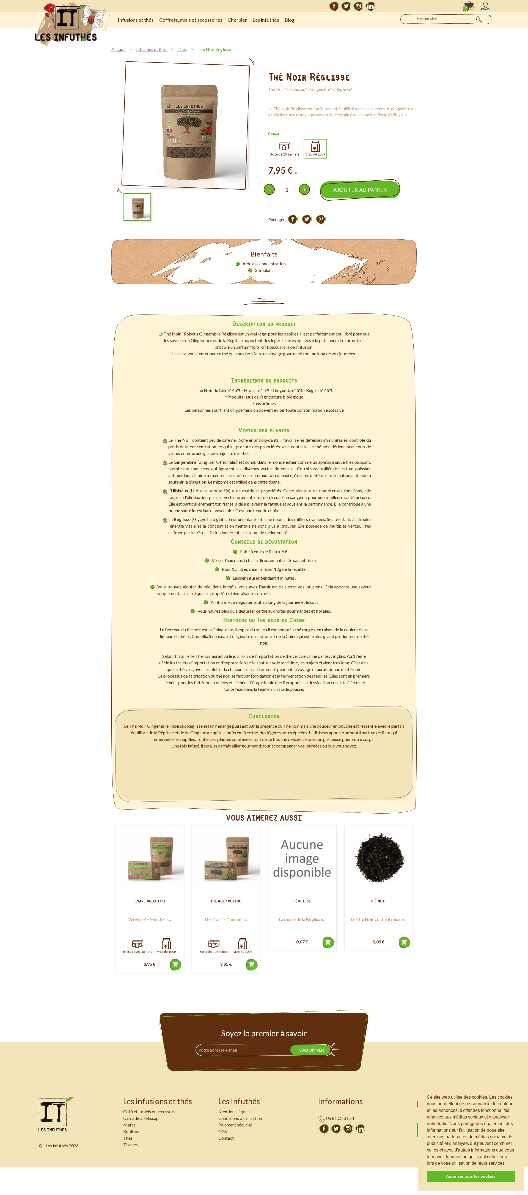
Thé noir (378, 901)
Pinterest (320, 219)
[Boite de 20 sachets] (137, 943)
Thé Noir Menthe (225, 901)
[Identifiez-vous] (485, 6)
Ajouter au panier (360, 190)
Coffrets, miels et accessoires (150, 1111)
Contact (226, 1138)
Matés (129, 1124)
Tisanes (130, 1144)
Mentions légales (234, 1111)
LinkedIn (370, 6)
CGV (223, 1131)
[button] (506, 1163)
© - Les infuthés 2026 (58, 1145)
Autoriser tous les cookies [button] (471, 1176)
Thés (128, 1138)
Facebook (334, 6)
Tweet (306, 219)
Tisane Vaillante (149, 901)
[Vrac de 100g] (166, 943)
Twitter (346, 6)
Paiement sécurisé (235, 1124)
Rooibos (131, 1131)
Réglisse (302, 901)
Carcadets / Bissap (141, 1118)
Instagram (358, 6)
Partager (292, 219)
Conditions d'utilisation (240, 1118)
